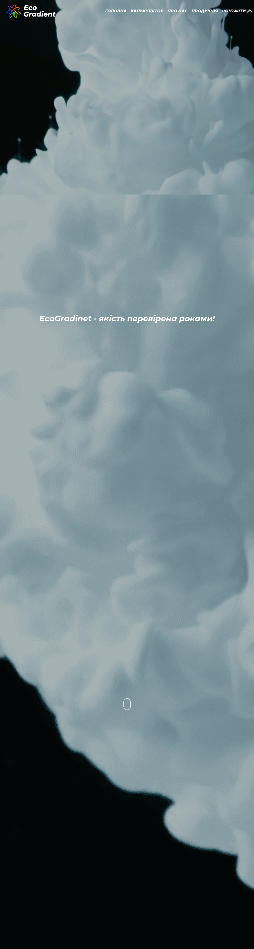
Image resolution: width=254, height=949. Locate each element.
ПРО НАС (177, 11)
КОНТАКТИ (234, 11)
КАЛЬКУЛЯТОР (147, 11)
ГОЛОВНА (116, 11)
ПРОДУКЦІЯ (204, 11)
